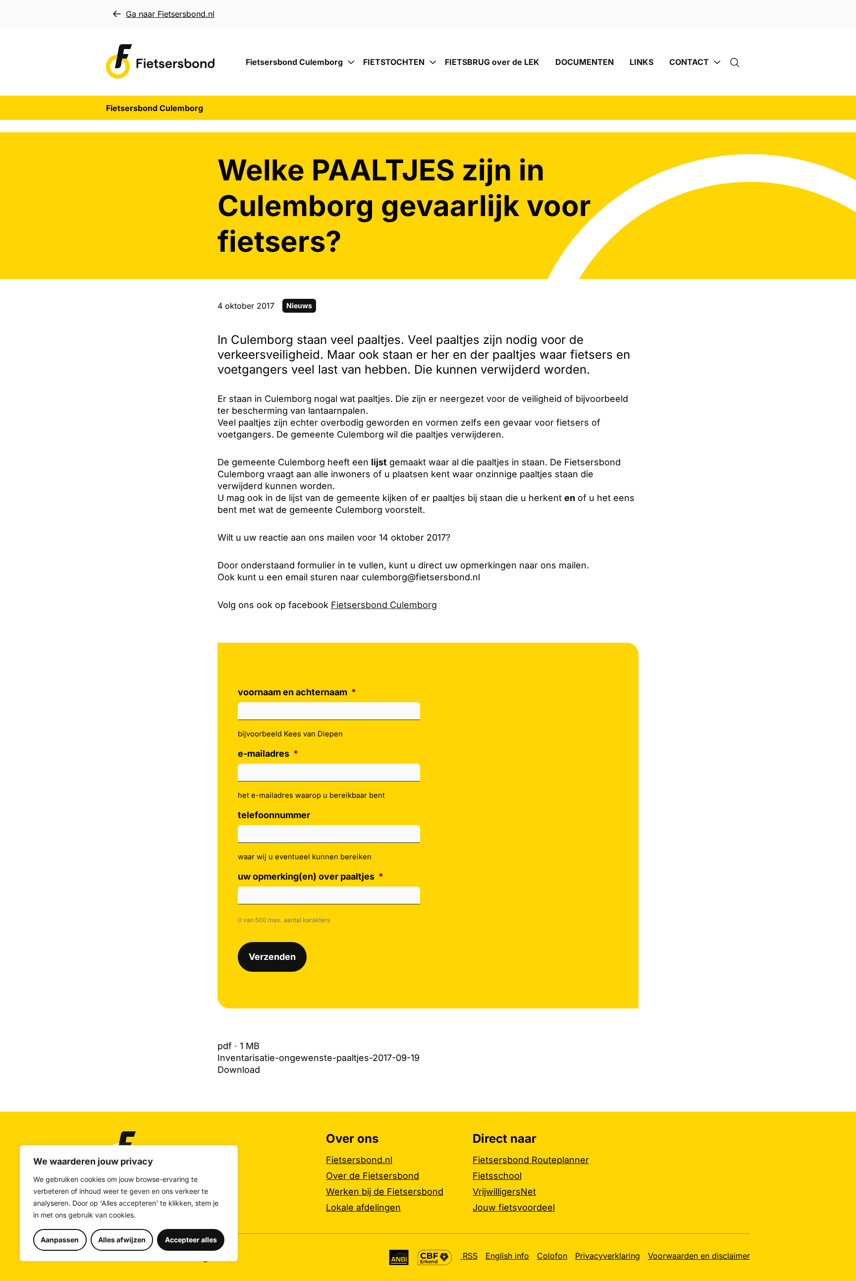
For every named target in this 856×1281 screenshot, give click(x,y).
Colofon (552, 1256)
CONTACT (689, 62)
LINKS (641, 62)
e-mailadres (268, 753)
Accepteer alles (191, 1239)
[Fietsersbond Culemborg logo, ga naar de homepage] (160, 62)
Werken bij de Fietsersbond (384, 1191)
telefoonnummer (274, 815)
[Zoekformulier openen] (739, 62)
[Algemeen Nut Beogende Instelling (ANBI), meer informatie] (399, 1257)
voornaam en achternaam (297, 692)
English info (507, 1256)
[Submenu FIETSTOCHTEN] (433, 62)
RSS (469, 1256)
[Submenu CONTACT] (717, 62)
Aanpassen (60, 1239)
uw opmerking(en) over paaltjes (310, 876)
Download (238, 1069)
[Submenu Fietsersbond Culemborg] (351, 62)
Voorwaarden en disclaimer (699, 1256)
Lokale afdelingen (363, 1207)
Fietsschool (497, 1175)
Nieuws (299, 305)
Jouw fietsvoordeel (514, 1207)
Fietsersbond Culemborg (294, 62)
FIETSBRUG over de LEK (492, 62)
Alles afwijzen (122, 1239)
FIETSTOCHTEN (394, 62)
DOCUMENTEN (584, 62)
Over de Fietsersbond (372, 1175)
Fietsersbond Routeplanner (531, 1160)
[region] (129, 1203)
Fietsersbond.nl (359, 1160)
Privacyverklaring (607, 1256)
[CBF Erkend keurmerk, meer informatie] (434, 1257)
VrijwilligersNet (504, 1191)
